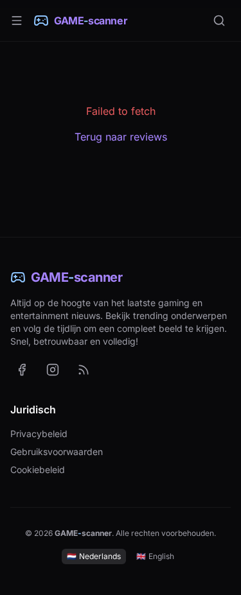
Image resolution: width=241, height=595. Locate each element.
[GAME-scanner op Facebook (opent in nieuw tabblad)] (21, 369)
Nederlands (94, 556)
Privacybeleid (38, 433)
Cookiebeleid (37, 469)
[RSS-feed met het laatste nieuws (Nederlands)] (83, 369)
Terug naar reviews (121, 136)
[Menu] (16, 20)
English (155, 556)
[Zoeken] (219, 20)
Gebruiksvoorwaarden (56, 451)
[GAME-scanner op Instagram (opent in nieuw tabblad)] (52, 369)
